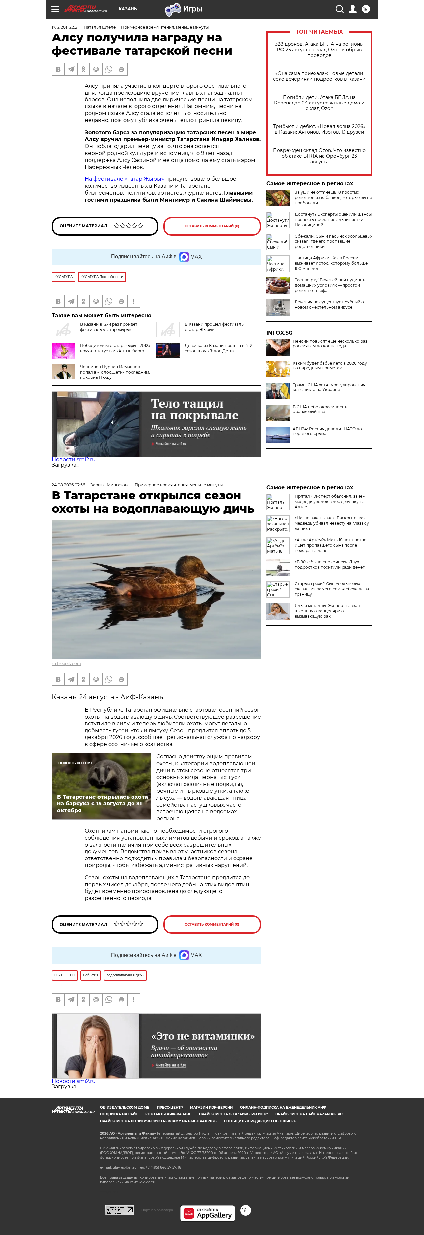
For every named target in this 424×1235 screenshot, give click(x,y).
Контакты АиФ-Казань (168, 1114)
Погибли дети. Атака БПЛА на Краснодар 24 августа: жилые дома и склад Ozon (319, 103)
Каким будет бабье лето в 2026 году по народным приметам (330, 365)
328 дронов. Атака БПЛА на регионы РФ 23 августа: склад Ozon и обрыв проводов (319, 49)
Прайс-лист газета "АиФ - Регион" (233, 1114)
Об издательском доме (124, 1107)
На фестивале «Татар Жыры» (124, 179)
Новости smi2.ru (74, 459)
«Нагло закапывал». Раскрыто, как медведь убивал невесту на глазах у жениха (332, 523)
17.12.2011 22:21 (65, 27)
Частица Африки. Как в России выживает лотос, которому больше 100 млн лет (331, 263)
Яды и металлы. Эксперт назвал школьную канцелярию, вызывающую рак (327, 611)
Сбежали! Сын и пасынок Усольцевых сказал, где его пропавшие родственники (333, 241)
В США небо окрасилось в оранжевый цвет (320, 409)
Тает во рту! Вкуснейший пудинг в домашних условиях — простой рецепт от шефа (330, 285)
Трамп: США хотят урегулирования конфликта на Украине (329, 387)
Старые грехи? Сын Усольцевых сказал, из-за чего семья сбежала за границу (332, 589)
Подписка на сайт (119, 1114)
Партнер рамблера (157, 1210)
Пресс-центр (170, 1107)
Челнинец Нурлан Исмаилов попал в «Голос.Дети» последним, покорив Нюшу (115, 372)
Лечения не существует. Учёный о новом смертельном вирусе (329, 304)
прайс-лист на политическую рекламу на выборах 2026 (158, 1121)
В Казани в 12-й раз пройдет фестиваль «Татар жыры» (108, 327)
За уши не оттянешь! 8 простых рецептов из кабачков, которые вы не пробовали (333, 197)
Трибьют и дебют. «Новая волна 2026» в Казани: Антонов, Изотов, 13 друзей (319, 129)
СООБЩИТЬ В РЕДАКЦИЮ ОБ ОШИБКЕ (260, 1121)
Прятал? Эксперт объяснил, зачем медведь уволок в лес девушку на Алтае (330, 501)
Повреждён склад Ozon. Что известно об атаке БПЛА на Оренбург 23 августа (319, 156)
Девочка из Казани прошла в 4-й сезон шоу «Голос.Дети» (218, 348)
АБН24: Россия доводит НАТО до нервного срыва (327, 431)
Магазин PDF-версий (211, 1107)
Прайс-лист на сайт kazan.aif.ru (309, 1114)
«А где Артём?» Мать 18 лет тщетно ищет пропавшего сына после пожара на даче (331, 545)
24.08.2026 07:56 (68, 484)
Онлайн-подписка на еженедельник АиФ (283, 1107)
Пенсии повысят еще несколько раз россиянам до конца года (330, 343)
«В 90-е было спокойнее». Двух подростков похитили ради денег (330, 564)
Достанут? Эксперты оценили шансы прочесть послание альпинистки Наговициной (333, 219)
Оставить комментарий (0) (212, 226)
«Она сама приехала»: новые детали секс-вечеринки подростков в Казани (319, 76)
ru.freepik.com (66, 663)
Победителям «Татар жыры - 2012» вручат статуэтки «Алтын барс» (115, 348)
